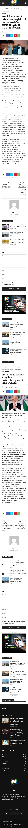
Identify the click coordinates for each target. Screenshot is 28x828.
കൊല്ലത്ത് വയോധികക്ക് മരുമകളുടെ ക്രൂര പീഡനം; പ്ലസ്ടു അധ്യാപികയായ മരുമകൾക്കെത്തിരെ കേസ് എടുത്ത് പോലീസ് (17, 721)
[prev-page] (3, 247)
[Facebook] (8, 35)
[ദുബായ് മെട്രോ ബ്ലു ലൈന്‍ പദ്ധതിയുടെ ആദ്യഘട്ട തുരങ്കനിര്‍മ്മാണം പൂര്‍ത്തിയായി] (5, 334)
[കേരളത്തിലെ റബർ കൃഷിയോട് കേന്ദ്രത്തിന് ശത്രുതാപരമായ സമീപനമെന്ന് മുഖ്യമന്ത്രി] (5, 742)
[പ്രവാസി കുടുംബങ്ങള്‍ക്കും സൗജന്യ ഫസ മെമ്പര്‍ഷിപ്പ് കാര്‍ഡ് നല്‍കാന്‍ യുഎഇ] (5, 241)
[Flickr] (13, 813)
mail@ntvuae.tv (11, 803)
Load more (13, 357)
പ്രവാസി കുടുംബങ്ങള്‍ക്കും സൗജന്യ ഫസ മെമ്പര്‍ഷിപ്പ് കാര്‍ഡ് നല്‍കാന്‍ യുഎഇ (17, 241)
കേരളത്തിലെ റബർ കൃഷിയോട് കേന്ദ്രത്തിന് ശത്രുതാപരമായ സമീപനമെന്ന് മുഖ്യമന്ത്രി (18, 742)
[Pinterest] (15, 35)
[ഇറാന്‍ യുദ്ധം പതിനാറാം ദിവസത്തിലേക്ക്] (5, 234)
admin (6, 31)
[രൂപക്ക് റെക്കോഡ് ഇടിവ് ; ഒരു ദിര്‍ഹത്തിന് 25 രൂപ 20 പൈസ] (5, 226)
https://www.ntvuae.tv (14, 214)
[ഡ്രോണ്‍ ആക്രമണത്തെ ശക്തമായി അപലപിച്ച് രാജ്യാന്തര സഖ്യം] (5, 342)
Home (3, 8)
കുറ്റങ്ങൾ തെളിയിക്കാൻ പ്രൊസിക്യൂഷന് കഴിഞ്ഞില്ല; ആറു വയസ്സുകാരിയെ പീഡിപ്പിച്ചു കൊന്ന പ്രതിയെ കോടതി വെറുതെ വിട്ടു (18, 732)
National (3, 228)
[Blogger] (6, 813)
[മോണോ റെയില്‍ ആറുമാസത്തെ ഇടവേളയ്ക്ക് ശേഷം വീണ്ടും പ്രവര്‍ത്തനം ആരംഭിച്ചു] (5, 324)
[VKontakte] (21, 813)
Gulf (3, 236)
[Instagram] (17, 813)
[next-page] (5, 247)
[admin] (3, 32)
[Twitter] (11, 35)
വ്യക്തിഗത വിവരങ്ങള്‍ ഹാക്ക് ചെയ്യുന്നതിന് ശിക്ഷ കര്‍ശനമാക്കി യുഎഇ (18, 350)
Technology (7, 8)
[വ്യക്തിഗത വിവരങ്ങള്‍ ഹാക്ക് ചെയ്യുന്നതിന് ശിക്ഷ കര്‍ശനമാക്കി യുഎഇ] (5, 351)
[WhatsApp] (18, 35)
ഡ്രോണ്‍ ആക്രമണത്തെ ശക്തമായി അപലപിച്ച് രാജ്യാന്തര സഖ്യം (16, 342)
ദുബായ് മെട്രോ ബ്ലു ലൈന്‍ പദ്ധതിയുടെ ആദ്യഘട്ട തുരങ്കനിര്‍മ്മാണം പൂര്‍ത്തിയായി (18, 334)
